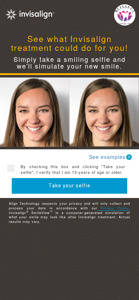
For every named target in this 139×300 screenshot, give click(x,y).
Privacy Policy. (113, 208)
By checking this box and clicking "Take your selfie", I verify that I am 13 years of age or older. (73, 169)
